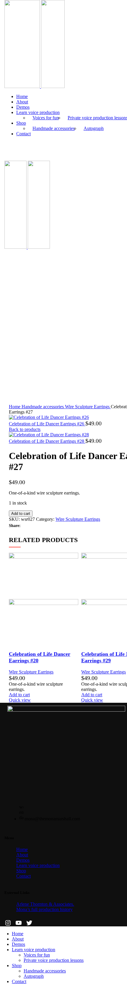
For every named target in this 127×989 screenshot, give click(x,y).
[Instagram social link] (7, 145)
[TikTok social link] (21, 145)
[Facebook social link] (25, 526)
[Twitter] (29, 922)
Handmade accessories (53, 128)
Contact (23, 876)
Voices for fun (45, 117)
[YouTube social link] (14, 145)
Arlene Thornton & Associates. (45, 904)
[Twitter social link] (32, 526)
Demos (23, 860)
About (22, 854)
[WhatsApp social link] (52, 526)
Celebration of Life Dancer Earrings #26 (47, 423)
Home (15, 406)
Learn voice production (38, 865)
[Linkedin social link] (46, 526)
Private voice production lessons (54, 960)
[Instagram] (8, 922)
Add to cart (20, 513)
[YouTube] (18, 922)
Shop (21, 870)
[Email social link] (39, 526)
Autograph (94, 128)
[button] (19, 694)
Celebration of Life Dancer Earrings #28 (47, 441)
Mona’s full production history (44, 909)
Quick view (20, 699)
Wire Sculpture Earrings (88, 406)
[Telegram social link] (59, 526)
